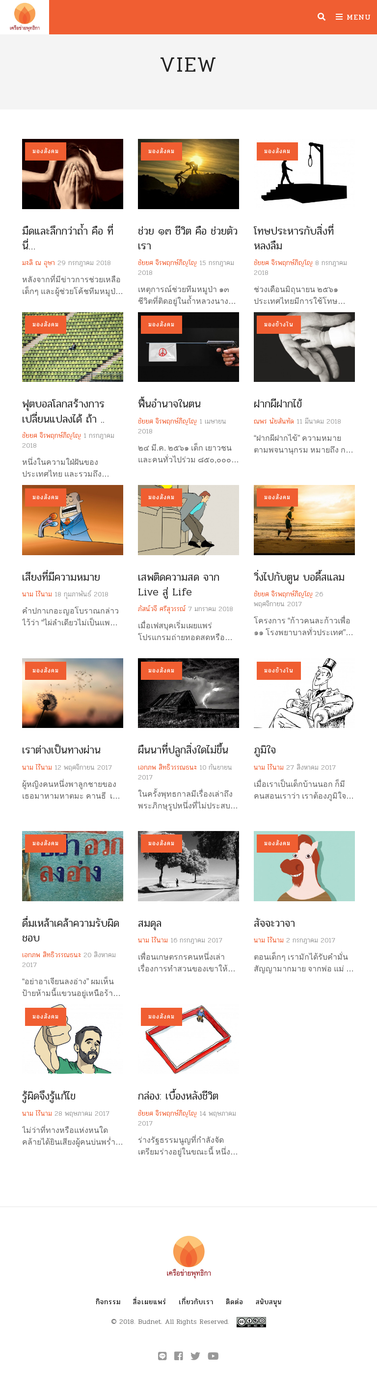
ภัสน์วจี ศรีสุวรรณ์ (162, 609)
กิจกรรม (108, 1302)
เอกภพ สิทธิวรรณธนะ (167, 767)
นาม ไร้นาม (37, 594)
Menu (357, 17)
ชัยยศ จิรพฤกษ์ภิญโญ (167, 263)
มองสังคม (45, 151)
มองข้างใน (279, 324)
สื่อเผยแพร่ (149, 1302)
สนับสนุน (269, 1302)
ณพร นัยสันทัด (274, 421)
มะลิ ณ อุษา (38, 263)
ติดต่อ (234, 1302)
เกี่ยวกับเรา (196, 1302)
